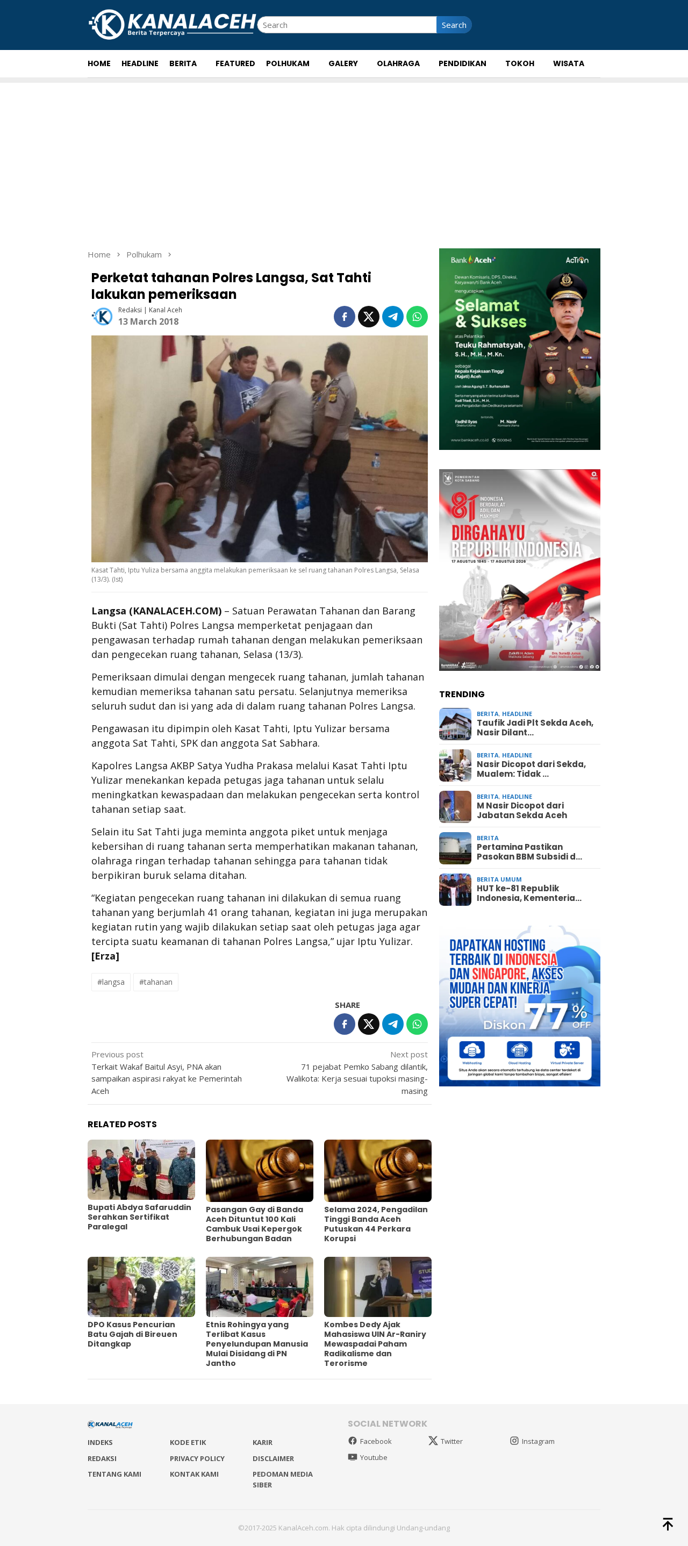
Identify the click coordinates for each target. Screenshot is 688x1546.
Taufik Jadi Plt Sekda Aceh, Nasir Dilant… (535, 728)
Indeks (100, 1442)
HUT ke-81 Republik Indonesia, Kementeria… (529, 894)
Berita (488, 714)
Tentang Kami (114, 1474)
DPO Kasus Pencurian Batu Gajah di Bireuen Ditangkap (132, 1334)
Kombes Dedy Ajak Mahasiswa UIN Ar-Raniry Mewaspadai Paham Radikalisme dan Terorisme (375, 1344)
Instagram (538, 1441)
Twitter (452, 1441)
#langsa (111, 982)
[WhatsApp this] (417, 316)
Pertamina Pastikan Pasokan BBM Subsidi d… (529, 852)
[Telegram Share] (393, 316)
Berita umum (499, 879)
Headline (517, 714)
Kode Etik (188, 1442)
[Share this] (344, 316)
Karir (263, 1442)
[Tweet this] (368, 316)
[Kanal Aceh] (172, 23)
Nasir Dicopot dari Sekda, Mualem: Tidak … (531, 769)
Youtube (374, 1457)
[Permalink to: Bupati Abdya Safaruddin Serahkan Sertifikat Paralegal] (141, 1170)
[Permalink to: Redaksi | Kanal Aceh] (102, 315)
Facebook (376, 1441)
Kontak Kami (194, 1474)
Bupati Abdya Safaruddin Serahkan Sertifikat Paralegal (139, 1217)
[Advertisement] (344, 158)
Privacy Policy (197, 1458)
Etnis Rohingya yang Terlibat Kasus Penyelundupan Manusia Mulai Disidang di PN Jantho (257, 1344)
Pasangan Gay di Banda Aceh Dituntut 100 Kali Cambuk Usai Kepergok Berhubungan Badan (254, 1224)
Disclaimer (273, 1458)
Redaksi (102, 1458)
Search (454, 24)
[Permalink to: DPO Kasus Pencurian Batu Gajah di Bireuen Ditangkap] (141, 1287)
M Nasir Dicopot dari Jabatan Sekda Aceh (522, 811)
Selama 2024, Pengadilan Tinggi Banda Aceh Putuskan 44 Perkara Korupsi (376, 1224)
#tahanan (156, 982)
